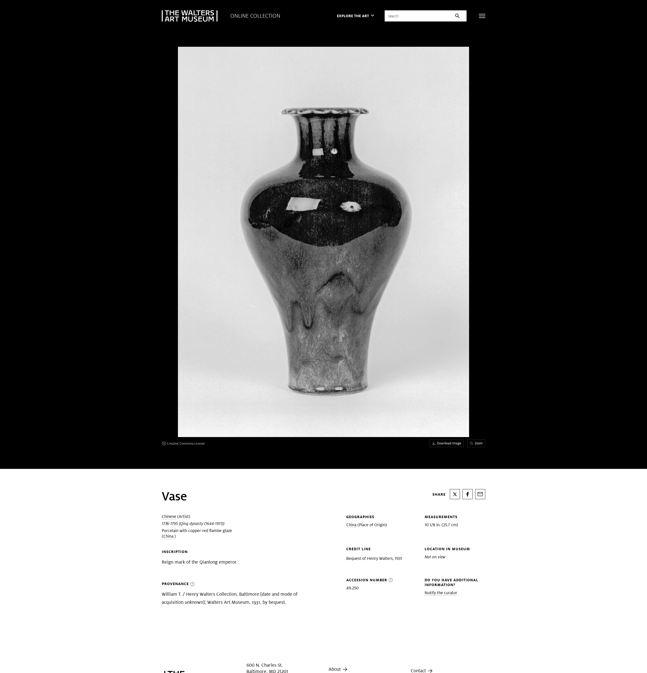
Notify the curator (441, 592)
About (335, 669)
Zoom (479, 443)
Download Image (449, 443)
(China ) (169, 536)
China (351, 524)
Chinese (169, 516)
